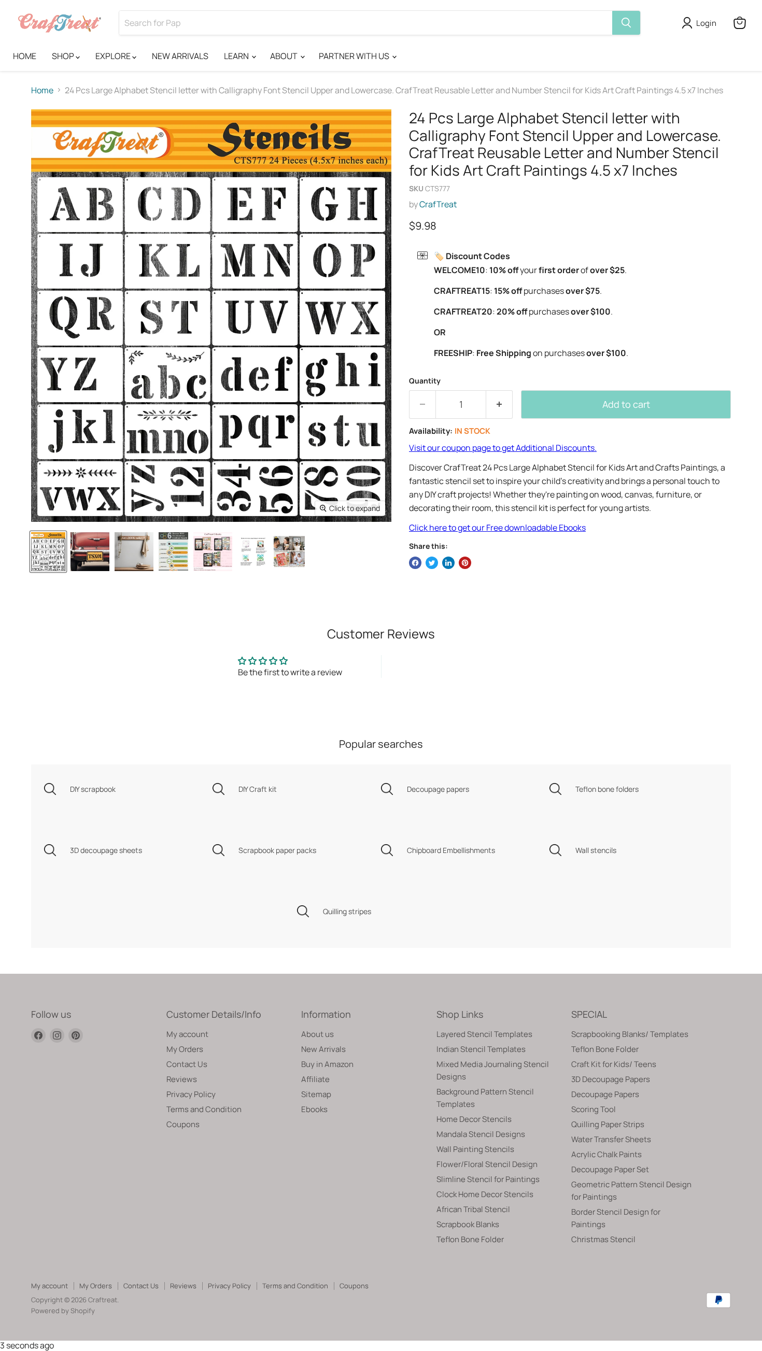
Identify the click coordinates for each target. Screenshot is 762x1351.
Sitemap (316, 1094)
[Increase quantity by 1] (499, 404)
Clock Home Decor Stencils (484, 1194)
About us (317, 1034)
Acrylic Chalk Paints (606, 1154)
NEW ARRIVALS (180, 56)
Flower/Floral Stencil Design (487, 1164)
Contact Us (186, 1064)
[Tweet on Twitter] (432, 563)
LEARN (237, 56)
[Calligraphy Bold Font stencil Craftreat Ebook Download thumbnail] (212, 551)
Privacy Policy (191, 1094)
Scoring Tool (593, 1109)
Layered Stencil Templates (484, 1034)
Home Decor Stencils (474, 1119)
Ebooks (314, 1109)
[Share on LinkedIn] (448, 563)
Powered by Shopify (63, 1310)
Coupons (183, 1124)
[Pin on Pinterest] (465, 563)
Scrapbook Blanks (467, 1224)
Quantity (425, 381)
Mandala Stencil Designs (480, 1134)
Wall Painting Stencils (475, 1149)
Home (42, 90)
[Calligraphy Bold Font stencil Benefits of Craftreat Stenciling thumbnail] (289, 551)
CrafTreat (438, 204)
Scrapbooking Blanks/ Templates (629, 1034)
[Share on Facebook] (415, 563)
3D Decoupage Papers (610, 1079)
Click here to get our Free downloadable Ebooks (497, 527)
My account (187, 1034)
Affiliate (315, 1079)
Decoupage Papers (605, 1094)
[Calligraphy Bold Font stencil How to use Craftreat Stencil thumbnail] (253, 551)
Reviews (181, 1079)
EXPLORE (113, 56)
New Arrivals (323, 1049)
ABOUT (284, 56)
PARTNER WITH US (355, 56)
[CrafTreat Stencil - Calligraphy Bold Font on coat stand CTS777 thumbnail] (134, 551)
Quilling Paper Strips (607, 1124)
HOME (24, 56)
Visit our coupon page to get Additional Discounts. (503, 447)
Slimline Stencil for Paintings (488, 1179)
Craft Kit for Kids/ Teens (613, 1064)
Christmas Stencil (603, 1239)
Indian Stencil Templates (481, 1049)
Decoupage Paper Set (610, 1169)
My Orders (184, 1049)
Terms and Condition (204, 1109)
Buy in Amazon (327, 1064)
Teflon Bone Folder (470, 1239)
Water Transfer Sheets (611, 1139)
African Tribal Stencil (473, 1209)
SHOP (64, 56)
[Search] (626, 23)
